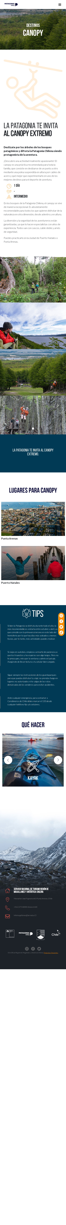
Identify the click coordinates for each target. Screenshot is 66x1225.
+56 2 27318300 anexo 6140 (25, 907)
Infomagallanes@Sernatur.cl (25, 915)
